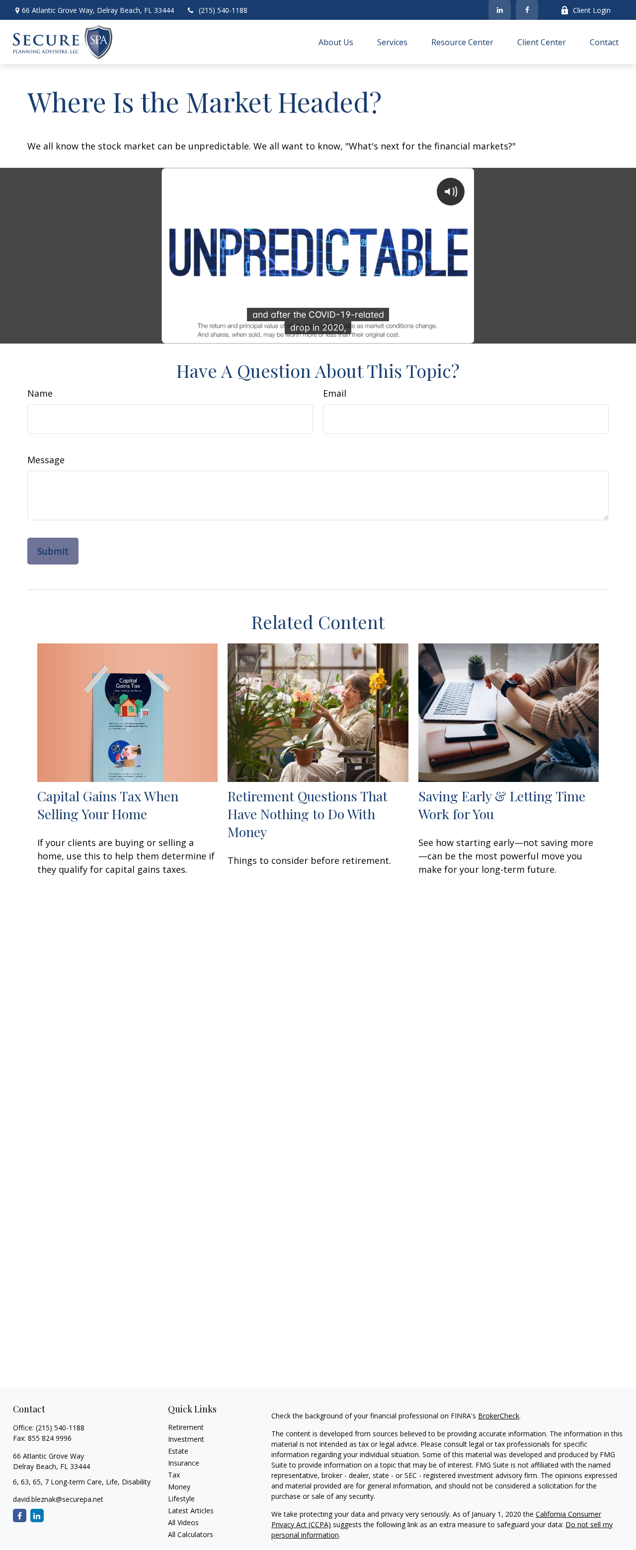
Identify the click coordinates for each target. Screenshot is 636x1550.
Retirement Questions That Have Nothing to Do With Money (308, 814)
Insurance (183, 1463)
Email (334, 393)
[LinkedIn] (499, 10)
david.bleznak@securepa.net (58, 1499)
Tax (174, 1475)
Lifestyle (181, 1498)
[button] (336, 42)
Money (179, 1486)
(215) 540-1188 (223, 10)
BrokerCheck (498, 1415)
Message (46, 460)
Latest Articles (191, 1510)
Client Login (592, 10)
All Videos (183, 1522)
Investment (186, 1439)
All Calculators (190, 1534)
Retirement (186, 1427)
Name (40, 393)
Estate (178, 1451)
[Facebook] (527, 10)
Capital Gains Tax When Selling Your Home (107, 805)
